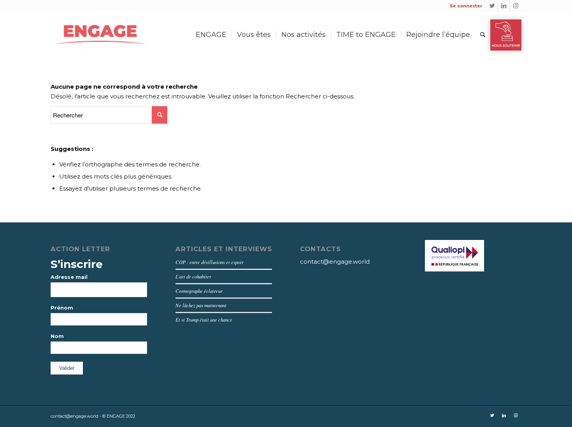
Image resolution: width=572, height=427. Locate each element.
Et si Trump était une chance (203, 319)
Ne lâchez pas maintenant (200, 305)
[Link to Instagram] (515, 6)
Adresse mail (71, 277)
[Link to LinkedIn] (503, 6)
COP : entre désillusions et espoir (209, 262)
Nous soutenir (505, 35)
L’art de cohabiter (193, 276)
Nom (57, 336)
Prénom (62, 308)
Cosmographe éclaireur (199, 290)
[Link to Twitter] (492, 6)
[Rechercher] (482, 35)
